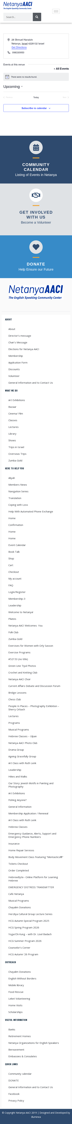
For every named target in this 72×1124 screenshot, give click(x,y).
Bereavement (16, 1049)
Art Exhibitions (16, 400)
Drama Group (16, 749)
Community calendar (20, 1073)
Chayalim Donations (19, 907)
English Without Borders (22, 978)
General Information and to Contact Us (30, 382)
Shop (11, 558)
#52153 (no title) (18, 659)
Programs (14, 722)
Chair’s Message (17, 342)
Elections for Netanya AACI (23, 349)
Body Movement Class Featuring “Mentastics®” (35, 857)
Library (12, 433)
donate (36, 264)
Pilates (12, 618)
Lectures (13, 427)
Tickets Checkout (18, 863)
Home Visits (15, 1005)
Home (12, 518)
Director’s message (19, 335)
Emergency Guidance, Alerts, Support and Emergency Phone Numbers (32, 835)
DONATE (13, 1080)
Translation (14, 498)
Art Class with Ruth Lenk (22, 763)
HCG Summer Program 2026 (25, 941)
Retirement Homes (19, 1036)
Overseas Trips (17, 453)
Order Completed (18, 870)
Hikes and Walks (17, 776)
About (11, 329)
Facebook (13, 1093)
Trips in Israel (16, 447)
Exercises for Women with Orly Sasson (30, 645)
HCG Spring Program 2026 (23, 927)
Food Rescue (15, 992)
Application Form (17, 362)
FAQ (10, 585)
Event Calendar (17, 545)
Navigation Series (18, 491)
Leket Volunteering (19, 998)
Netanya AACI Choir (19, 679)
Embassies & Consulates (22, 1056)
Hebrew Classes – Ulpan (22, 736)
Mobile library (16, 985)
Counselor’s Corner (19, 947)
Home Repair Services (21, 850)
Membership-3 (16, 598)
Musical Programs (18, 729)
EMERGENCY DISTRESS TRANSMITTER (31, 887)
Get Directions (19, 47)
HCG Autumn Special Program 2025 (28, 920)
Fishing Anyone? (17, 800)
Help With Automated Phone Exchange (30, 511)
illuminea (36, 1116)
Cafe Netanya (16, 894)
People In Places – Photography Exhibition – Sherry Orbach (33, 707)
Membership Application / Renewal (28, 813)
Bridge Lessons (17, 692)
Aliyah (11, 478)
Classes (12, 420)
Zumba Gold (15, 460)
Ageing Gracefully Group (22, 756)
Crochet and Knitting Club (22, 672)
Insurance (14, 843)
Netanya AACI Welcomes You (25, 625)
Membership (15, 355)
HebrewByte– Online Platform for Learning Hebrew (33, 878)
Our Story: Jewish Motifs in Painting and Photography (30, 784)
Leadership (14, 605)
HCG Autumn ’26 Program (23, 954)
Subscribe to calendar (34, 108)
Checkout (13, 571)
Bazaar (12, 406)
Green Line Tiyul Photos (22, 665)
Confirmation (15, 525)
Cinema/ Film (15, 413)
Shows (12, 440)
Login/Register (17, 592)
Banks (11, 1029)
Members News (17, 484)
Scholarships (15, 1012)
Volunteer (14, 376)
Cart (10, 565)
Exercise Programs (19, 652)
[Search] (37, 17)
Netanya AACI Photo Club (22, 743)
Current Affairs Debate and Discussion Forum (34, 686)
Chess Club (14, 699)
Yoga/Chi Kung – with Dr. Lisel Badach (30, 934)
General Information (19, 806)
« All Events (61, 68)
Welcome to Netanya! (20, 612)
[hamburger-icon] (56, 11)
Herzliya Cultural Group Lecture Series (30, 914)
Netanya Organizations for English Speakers (33, 1042)
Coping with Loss (18, 504)
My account (14, 578)
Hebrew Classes (17, 826)
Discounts (14, 369)
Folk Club (13, 632)
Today (36, 97)
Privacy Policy (16, 1100)
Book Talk (14, 551)
